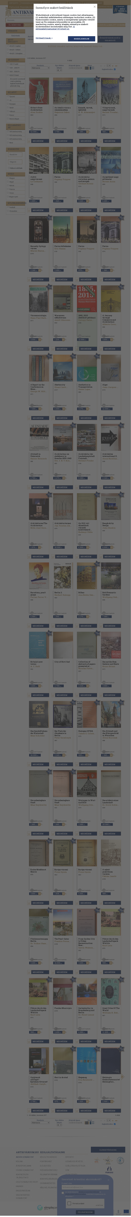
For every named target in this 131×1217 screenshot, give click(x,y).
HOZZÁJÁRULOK (81, 39)
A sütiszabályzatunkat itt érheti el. (55, 27)
